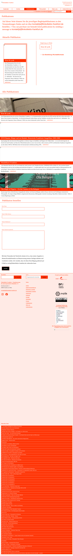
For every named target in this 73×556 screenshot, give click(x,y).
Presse (27, 301)
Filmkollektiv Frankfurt (31, 291)
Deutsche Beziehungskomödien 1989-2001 (9, 461)
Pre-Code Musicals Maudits (7, 533)
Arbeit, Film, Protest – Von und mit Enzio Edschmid (11, 433)
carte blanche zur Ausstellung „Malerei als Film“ (10, 443)
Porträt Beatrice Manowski (6, 532)
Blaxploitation (4, 442)
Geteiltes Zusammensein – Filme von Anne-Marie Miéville (12, 495)
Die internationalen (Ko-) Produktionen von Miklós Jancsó (12, 465)
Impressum (28, 293)
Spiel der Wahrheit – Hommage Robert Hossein (10, 542)
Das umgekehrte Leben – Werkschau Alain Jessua (11, 458)
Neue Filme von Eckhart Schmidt (8, 519)
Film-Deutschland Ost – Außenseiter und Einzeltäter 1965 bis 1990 (14, 487)
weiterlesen (8, 82)
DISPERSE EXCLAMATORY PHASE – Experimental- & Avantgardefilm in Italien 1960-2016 (19, 470)
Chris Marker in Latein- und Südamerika (9, 445)
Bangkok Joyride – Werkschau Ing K (8, 440)
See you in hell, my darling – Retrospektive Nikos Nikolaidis (13, 539)
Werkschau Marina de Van (6, 549)
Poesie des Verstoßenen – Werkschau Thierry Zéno (11, 530)
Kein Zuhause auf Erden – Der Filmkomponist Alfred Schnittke (13, 510)
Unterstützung (67, 9)
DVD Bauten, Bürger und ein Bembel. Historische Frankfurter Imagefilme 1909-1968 (30, 138)
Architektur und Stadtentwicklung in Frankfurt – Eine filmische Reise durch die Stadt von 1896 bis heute (20, 435)
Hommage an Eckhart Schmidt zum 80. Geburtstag (11, 500)
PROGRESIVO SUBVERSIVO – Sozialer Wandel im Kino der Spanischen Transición (17, 535)
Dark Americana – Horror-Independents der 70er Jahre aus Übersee (14, 454)
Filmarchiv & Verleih (30, 289)
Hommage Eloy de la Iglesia (7, 502)
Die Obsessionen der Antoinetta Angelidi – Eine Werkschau (12, 466)
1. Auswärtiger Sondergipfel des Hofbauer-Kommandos (12, 426)
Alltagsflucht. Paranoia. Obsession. (8, 429)
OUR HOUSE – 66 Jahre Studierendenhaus (10, 523)
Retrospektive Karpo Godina (7, 537)
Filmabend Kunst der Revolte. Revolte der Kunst (10, 491)
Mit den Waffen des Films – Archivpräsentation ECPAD (12, 517)
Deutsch (50, 11)
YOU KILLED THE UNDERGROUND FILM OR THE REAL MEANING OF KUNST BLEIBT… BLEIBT (22, 553)
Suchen (68, 11)
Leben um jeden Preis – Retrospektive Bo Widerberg (11, 514)
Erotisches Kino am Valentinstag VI (8, 484)
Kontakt (27, 297)
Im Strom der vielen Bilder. (6, 507)
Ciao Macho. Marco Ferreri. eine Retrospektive (10, 447)
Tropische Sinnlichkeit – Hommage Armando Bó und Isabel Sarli (13, 547)
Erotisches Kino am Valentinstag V (8, 482)
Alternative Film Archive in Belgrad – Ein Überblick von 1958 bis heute (15, 431)
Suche (27, 274)
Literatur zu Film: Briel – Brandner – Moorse (10, 516)
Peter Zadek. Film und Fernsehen (8, 526)
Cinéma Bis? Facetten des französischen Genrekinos (11, 449)
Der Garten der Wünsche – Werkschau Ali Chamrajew (11, 459)
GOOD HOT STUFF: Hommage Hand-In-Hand (10, 496)
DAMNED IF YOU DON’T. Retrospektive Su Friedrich (12, 452)
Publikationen (30, 9)
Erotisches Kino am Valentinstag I (8, 475)
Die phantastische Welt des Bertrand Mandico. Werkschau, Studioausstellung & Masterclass (18, 468)
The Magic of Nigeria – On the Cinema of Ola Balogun (20, 189)
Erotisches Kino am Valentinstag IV (8, 480)
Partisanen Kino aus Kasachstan (7, 525)
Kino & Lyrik (9, 60)
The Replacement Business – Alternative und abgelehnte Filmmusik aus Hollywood (17, 546)
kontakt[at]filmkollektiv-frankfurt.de (47, 24)
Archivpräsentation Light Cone (7, 436)
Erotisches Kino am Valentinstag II (8, 477)
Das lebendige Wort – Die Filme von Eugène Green (11, 456)
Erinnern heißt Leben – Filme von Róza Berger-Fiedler (12, 473)
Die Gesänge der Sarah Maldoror (8, 463)
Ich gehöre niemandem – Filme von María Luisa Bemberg (12, 505)
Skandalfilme (4, 540)
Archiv (18, 9)
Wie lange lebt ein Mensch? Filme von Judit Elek (10, 551)
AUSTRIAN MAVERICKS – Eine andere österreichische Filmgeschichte (15, 438)
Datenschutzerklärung (31, 287)
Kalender (6, 9)
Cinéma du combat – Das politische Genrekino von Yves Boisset (13, 450)
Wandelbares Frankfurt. (9, 163)
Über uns (54, 9)
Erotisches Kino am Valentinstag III (8, 479)
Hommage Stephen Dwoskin (7, 503)
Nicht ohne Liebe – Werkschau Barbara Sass (10, 521)
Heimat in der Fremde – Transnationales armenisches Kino (12, 498)
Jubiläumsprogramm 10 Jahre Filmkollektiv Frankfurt (11, 509)
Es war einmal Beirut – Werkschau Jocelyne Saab (11, 486)
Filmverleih (42, 9)
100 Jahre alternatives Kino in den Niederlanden (10, 428)
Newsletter (28, 299)
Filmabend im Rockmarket (6, 489)
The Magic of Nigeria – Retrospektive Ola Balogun (11, 544)
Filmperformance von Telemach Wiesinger (9, 493)
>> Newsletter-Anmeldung (40, 11)
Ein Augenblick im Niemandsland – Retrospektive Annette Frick (13, 472)
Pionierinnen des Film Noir (6, 528)
